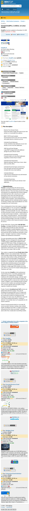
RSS (15, 509)
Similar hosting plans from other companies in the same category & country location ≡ (14, 322)
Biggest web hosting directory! (10, 3)
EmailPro (11, 121)
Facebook (2, 509)
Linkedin (12, 509)
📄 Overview (7, 34)
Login (7, 9)
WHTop (3, 21)
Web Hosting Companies (12, 21)
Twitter (4, 509)
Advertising (9, 507)
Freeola (23, 21)
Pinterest (9, 509)
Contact (3, 507)
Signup (14, 9)
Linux (13, 60)
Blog (7, 509)
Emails (9, 60)
